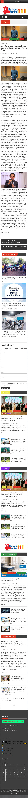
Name (2, 368)
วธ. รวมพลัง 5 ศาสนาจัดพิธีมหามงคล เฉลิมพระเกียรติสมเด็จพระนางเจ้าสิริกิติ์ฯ (11, 243)
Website (2, 379)
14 (17, 773)
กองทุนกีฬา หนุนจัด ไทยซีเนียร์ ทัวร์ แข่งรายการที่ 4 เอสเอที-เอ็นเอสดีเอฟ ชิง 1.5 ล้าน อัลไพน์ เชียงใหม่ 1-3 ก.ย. (13, 420)
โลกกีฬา (9, 415)
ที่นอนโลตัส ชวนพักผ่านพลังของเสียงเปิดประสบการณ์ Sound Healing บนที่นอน (18, 23)
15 (21, 773)
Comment (3, 354)
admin (12, 282)
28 (17, 778)
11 (6, 773)
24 (3, 778)
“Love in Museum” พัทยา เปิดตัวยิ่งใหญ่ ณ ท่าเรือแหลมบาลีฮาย (14, 249)
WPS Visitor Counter (9, 756)
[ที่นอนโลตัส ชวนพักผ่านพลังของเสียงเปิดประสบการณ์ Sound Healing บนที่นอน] (5, 611)
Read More (4, 436)
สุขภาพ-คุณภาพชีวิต (14, 40)
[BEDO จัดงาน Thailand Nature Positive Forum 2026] (5, 630)
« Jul (3, 784)
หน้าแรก (21, 40)
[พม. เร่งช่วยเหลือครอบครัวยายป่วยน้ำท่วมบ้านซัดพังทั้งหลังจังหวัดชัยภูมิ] (14, 268)
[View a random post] (25, 17)
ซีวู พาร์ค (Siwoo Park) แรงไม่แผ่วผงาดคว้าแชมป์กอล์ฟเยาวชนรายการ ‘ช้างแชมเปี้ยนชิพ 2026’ (18, 452)
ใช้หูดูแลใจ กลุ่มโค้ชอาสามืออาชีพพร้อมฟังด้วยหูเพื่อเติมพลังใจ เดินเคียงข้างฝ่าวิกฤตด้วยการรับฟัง (13, 307)
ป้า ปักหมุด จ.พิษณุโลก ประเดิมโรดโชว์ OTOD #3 (12, 700)
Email (2, 374)
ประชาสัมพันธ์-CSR (5, 40)
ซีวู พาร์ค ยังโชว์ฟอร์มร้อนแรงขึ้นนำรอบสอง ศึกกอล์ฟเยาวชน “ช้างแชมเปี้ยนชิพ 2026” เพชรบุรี (18, 461)
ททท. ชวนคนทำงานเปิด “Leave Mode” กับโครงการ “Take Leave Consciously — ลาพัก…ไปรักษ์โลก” (18, 443)
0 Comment (14, 54)
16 (25, 773)
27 (14, 778)
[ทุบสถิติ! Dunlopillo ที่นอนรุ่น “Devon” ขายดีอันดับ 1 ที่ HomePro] (14, 568)
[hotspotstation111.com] (14, 10)
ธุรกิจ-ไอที (9, 412)
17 (3, 776)
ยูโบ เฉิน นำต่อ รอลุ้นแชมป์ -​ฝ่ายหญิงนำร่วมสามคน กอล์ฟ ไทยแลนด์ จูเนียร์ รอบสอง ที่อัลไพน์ (18, 537)
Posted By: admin (5, 54)
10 (3, 773)
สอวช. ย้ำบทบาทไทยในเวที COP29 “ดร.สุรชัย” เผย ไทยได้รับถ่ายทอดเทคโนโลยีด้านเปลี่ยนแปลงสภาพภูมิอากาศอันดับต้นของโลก (13, 334)
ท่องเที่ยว (4, 412)
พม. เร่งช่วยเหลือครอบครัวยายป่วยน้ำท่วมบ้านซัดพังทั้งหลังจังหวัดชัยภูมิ (14, 279)
